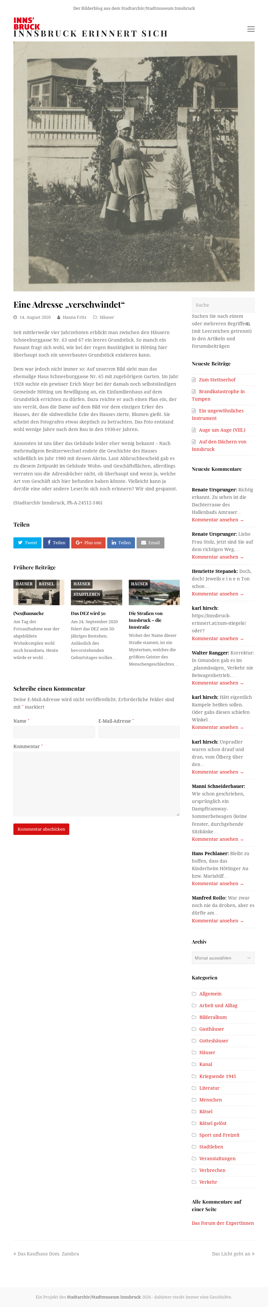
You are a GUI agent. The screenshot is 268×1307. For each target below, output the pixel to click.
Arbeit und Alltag (218, 1005)
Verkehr (208, 1182)
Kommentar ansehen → (218, 519)
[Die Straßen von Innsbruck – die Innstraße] (154, 592)
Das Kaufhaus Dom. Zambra (48, 1253)
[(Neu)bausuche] (38, 592)
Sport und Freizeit (219, 1135)
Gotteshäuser (213, 1040)
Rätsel (46, 584)
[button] (27, 542)
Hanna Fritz (75, 317)
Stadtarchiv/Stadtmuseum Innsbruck (104, 1297)
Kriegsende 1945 (217, 1076)
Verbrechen (212, 1170)
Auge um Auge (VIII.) (222, 430)
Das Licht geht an (231, 1253)
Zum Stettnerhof (217, 379)
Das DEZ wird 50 (88, 613)
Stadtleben (87, 594)
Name (21, 721)
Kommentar (28, 746)
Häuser (107, 317)
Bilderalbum (213, 1017)
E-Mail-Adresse (116, 721)
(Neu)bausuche (28, 613)
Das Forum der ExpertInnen (223, 1223)
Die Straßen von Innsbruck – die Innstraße (146, 620)
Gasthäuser (211, 1029)
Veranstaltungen (217, 1158)
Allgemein (210, 993)
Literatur (209, 1088)
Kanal (205, 1064)
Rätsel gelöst (212, 1123)
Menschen (210, 1099)
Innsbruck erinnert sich (91, 33)
